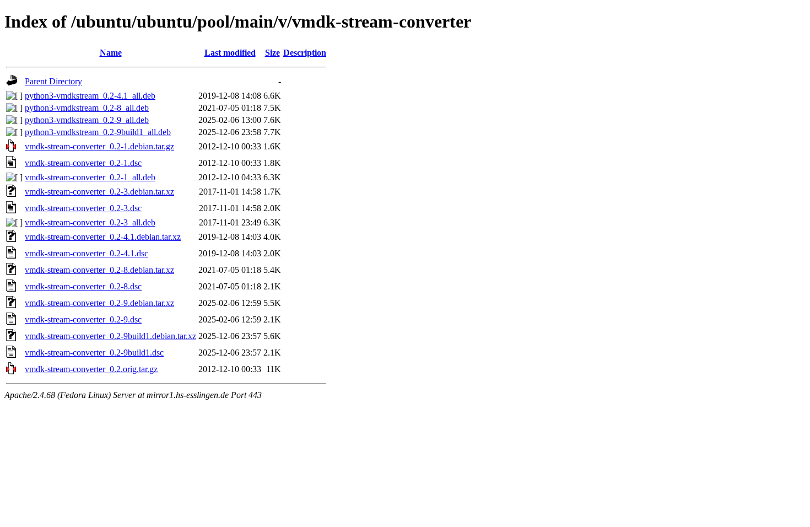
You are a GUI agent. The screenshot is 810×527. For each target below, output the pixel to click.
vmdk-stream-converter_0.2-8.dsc (83, 286)
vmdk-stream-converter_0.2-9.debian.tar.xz (99, 303)
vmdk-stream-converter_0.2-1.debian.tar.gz (99, 146)
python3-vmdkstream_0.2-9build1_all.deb (98, 132)
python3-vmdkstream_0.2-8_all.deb (87, 107)
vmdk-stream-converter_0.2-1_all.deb (90, 177)
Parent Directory (53, 81)
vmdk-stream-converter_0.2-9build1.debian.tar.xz (110, 336)
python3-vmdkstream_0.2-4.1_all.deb (90, 95)
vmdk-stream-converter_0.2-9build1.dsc (94, 352)
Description (304, 52)
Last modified (230, 52)
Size (272, 52)
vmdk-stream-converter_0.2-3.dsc (83, 208)
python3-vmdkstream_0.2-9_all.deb (87, 120)
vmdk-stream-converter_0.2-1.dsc (83, 163)
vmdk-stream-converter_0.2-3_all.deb (90, 222)
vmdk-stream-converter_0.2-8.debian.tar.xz (99, 270)
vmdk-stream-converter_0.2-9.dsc (83, 319)
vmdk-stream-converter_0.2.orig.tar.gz (91, 369)
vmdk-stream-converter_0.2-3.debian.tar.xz (99, 191)
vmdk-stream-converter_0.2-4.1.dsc (86, 253)
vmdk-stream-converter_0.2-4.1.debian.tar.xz (103, 236)
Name (111, 52)
